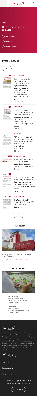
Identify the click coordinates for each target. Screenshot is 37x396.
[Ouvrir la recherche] (33, 3)
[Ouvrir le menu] (3, 3)
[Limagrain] (18, 3)
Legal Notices (20, 381)
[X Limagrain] (9, 355)
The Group (6, 362)
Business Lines (7, 368)
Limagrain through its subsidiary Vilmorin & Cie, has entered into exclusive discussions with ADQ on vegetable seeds (24, 183)
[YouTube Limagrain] (4, 355)
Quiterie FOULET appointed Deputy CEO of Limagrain (24, 202)
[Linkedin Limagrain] (14, 355)
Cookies (28, 381)
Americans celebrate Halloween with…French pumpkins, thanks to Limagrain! (23, 163)
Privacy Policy (10, 381)
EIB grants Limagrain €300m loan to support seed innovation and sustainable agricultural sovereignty (24, 142)
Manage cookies (12, 383)
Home (4, 10)
